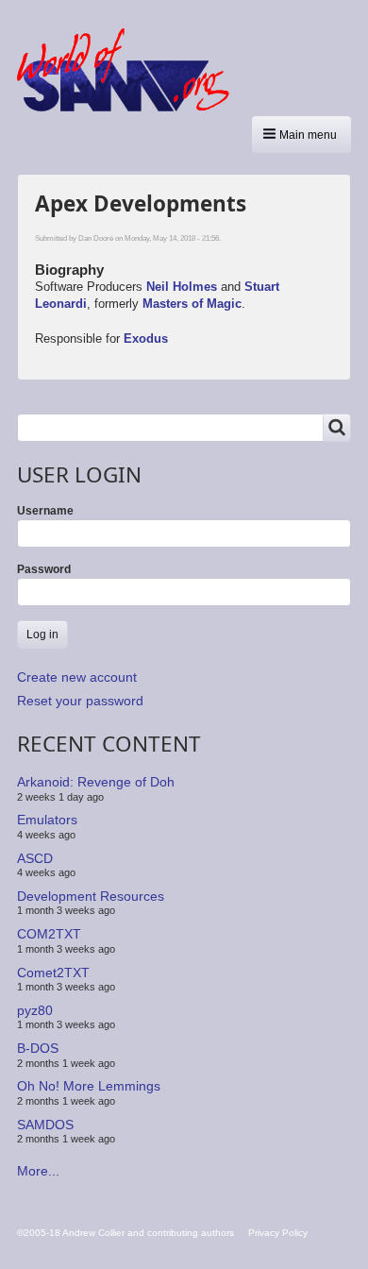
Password (44, 569)
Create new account (77, 677)
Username (45, 510)
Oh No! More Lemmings (88, 1085)
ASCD (35, 857)
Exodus (146, 338)
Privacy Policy (278, 1232)
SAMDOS (45, 1124)
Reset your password (80, 700)
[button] (301, 134)
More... (38, 1170)
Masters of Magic (192, 303)
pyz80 (35, 1010)
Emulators (47, 819)
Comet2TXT (53, 971)
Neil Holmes (181, 286)
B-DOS (38, 1048)
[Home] (130, 69)
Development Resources (90, 896)
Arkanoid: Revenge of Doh (96, 781)
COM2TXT (49, 933)
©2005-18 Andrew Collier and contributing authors (125, 1232)
